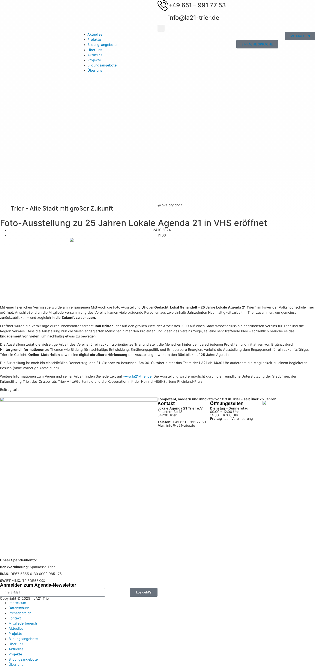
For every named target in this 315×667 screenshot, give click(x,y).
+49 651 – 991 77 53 (197, 5)
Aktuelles (94, 34)
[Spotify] (186, 212)
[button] (161, 28)
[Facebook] (174, 212)
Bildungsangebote (102, 44)
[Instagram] (163, 212)
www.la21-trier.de (137, 376)
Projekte (94, 39)
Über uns (94, 50)
